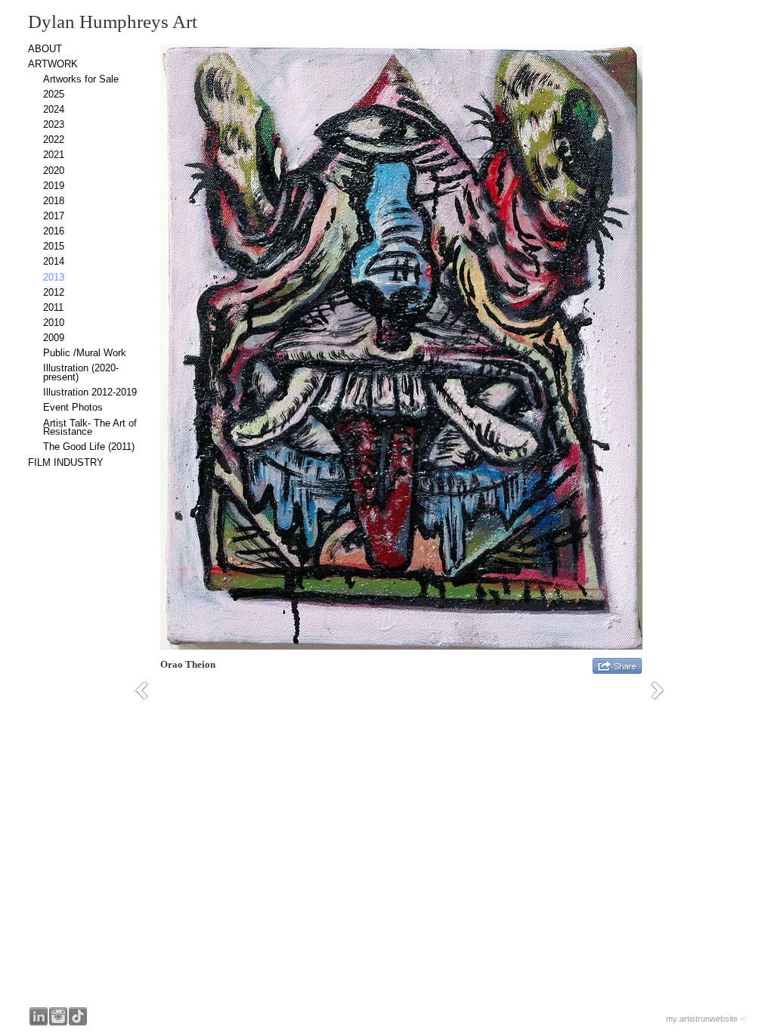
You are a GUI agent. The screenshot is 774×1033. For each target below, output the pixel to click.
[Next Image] (662, 690)
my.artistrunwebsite (702, 1018)
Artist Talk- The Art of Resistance (90, 427)
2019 (53, 185)
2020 (53, 170)
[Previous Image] (147, 690)
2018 (53, 200)
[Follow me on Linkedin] (38, 1016)
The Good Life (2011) (89, 446)
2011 (53, 307)
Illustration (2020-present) (81, 372)
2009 (53, 337)
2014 (53, 261)
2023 (53, 124)
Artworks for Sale (81, 79)
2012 (53, 292)
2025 (53, 94)
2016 (53, 231)
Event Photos (73, 407)
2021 (53, 154)
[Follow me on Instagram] (58, 1016)
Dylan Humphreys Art (112, 21)
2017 (53, 216)
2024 (53, 109)
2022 (53, 139)
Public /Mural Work (84, 352)
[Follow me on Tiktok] (78, 1016)
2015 (53, 246)
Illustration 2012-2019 (90, 392)
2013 (53, 277)
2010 (53, 322)
